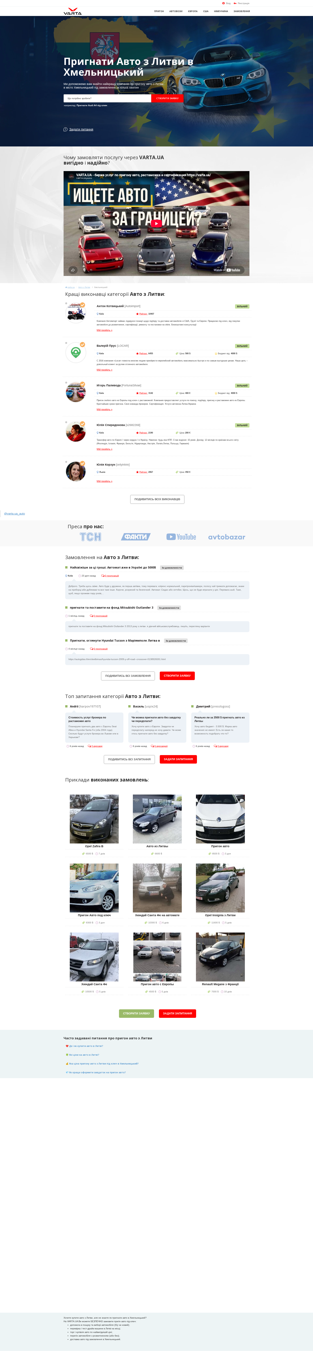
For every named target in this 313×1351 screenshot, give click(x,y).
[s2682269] (75, 431)
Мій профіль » (104, 330)
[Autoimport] (75, 313)
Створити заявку (167, 98)
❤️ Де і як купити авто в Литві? (84, 1045)
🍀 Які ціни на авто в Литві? (82, 1054)
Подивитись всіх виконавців (157, 499)
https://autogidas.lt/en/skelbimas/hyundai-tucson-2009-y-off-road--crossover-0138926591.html (117, 659)
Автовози (175, 11)
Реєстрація (243, 3)
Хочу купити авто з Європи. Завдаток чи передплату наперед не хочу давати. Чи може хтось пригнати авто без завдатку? (156, 725)
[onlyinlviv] (75, 471)
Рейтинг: (143, 314)
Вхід (228, 3)
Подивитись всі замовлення (128, 675)
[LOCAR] (75, 352)
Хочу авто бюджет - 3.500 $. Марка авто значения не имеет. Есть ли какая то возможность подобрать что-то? (219, 725)
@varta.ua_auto (14, 513)
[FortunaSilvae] (75, 392)
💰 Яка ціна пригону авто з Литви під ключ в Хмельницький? (102, 1063)
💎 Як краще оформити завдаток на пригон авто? (96, 1072)
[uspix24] (145, 706)
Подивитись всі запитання (129, 759)
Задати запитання (178, 759)
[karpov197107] (85, 706)
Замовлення (242, 11)
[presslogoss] (213, 706)
